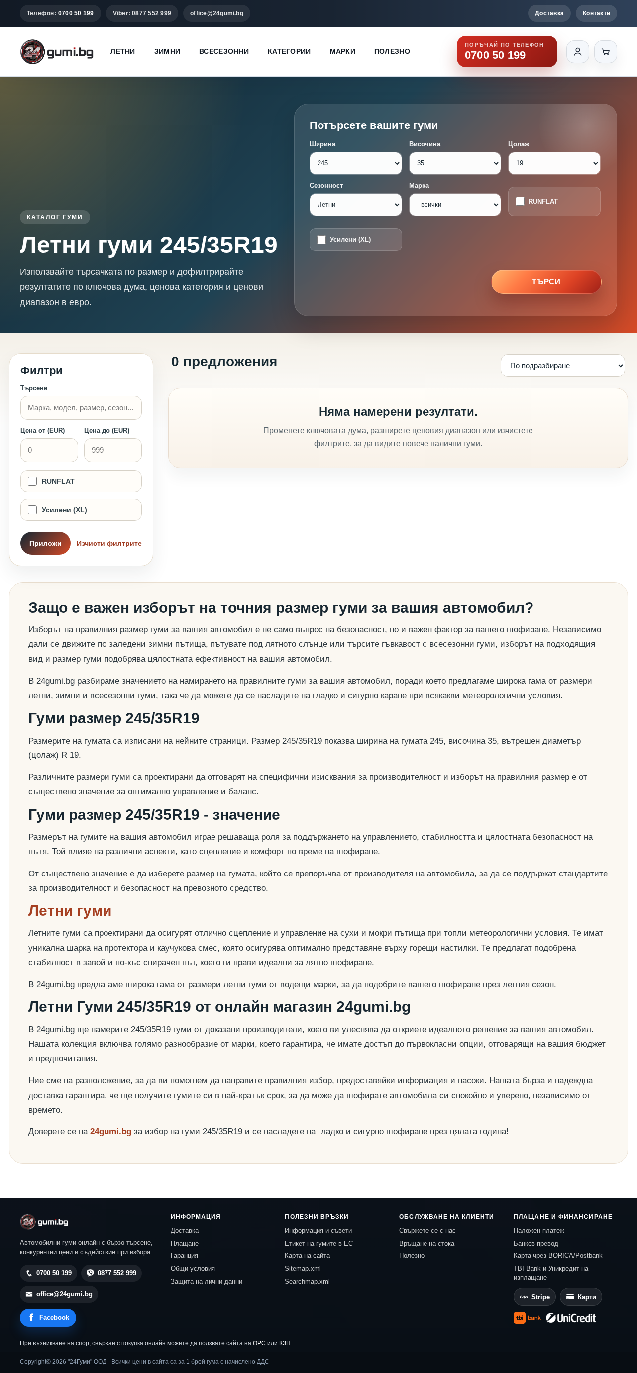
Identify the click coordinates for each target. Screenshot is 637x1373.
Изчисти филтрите (109, 543)
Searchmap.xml (307, 1281)
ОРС (259, 1343)
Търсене (33, 388)
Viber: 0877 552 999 (142, 13)
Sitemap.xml (303, 1268)
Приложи (45, 543)
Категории (289, 51)
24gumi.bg (110, 1131)
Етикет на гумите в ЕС (319, 1243)
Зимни (167, 51)
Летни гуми (69, 910)
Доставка (549, 13)
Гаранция (184, 1255)
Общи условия (193, 1268)
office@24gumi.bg (216, 13)
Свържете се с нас (427, 1230)
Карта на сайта (307, 1255)
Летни (122, 51)
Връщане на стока (426, 1243)
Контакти (596, 13)
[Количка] (605, 51)
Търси (546, 281)
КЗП (285, 1343)
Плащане (185, 1243)
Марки (342, 51)
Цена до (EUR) (106, 430)
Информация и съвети (318, 1230)
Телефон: (60, 13)
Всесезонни (224, 51)
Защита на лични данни (206, 1281)
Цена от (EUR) (42, 430)
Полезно (392, 51)
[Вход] (577, 51)
